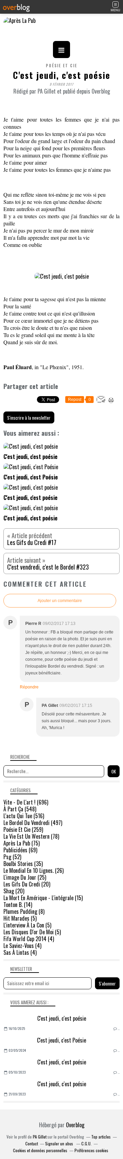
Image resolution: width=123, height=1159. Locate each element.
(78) (31, 836)
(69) (20, 850)
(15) (43, 898)
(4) (28, 939)
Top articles (101, 1137)
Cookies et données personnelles (40, 1150)
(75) (21, 843)
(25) (24, 877)
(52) (12, 857)
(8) (23, 911)
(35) (23, 864)
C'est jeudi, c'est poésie (61, 1018)
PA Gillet (39, 1137)
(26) (33, 870)
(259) (23, 829)
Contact (31, 1143)
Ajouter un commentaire (60, 600)
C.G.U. (86, 1143)
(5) (20, 918)
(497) (32, 823)
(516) (23, 816)
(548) (19, 809)
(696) (25, 802)
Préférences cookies (91, 1150)
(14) (17, 904)
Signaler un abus (59, 1143)
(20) (26, 884)
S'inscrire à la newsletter (29, 417)
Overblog (75, 1125)
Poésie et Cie (61, 65)
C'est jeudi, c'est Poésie (61, 1040)
